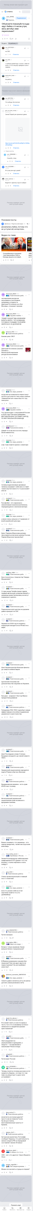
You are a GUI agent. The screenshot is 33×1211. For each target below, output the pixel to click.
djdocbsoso (7, 221)
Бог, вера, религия (16, 389)
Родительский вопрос (17, 221)
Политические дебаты (11, 20)
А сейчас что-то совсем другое (17, 1150)
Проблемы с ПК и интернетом (17, 853)
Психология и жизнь (16, 426)
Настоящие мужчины (17, 1164)
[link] (13, 247)
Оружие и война (15, 313)
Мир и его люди (15, 942)
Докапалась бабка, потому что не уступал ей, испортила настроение (14, 227)
